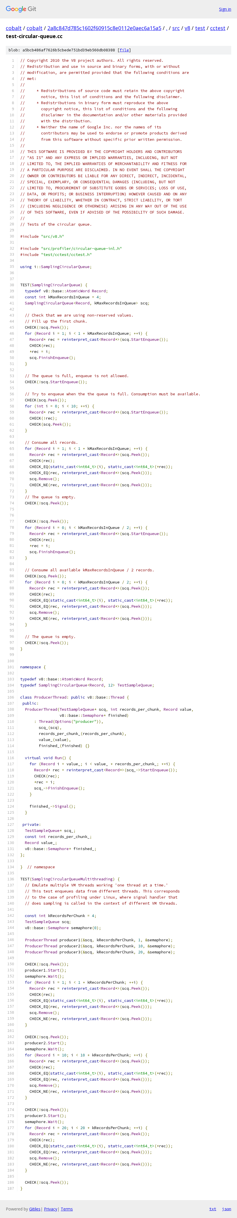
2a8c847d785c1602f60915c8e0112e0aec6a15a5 (104, 28)
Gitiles (34, 1209)
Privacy (50, 1209)
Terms (67, 1209)
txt (212, 1208)
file (124, 50)
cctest (217, 28)
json (226, 1208)
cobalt (14, 28)
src (176, 28)
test (200, 28)
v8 (187, 28)
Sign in (225, 9)
